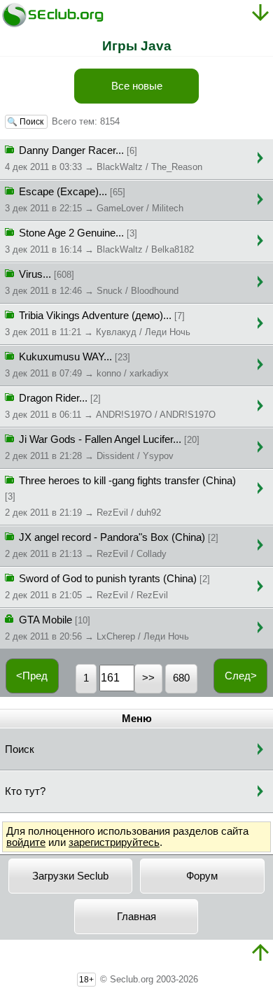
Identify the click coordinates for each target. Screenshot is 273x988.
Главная (136, 916)
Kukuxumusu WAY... (87, 365)
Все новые (136, 86)
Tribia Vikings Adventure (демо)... (97, 323)
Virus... (91, 282)
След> (241, 676)
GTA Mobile (97, 628)
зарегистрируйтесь (114, 842)
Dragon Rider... (110, 406)
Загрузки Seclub (70, 876)
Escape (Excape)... (94, 199)
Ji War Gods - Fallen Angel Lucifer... (102, 447)
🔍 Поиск (26, 122)
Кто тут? (25, 791)
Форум (202, 876)
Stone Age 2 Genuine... (99, 241)
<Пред (32, 676)
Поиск (19, 749)
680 (181, 678)
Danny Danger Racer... (103, 158)
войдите (26, 842)
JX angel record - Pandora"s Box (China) (111, 545)
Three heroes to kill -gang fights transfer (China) (120, 496)
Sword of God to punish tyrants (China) (107, 586)
